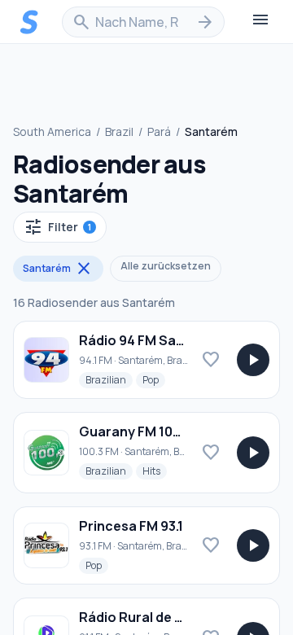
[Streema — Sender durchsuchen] (29, 22)
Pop (153, 379)
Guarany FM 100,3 (135, 431)
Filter (57, 227)
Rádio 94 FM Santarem (151, 340)
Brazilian (109, 379)
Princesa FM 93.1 (131, 526)
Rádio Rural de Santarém (158, 617)
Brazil (119, 131)
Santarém (58, 268)
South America (52, 131)
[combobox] (143, 22)
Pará (159, 131)
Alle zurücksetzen (165, 266)
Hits (154, 470)
